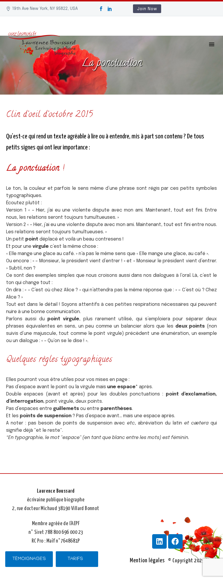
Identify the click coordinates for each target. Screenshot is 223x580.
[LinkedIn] (109, 8)
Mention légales (147, 560)
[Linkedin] (159, 541)
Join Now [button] (147, 9)
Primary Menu (211, 44)
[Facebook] (101, 8)
